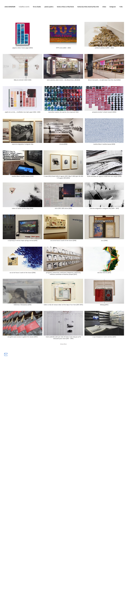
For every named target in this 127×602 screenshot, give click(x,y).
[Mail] (6, 354)
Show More (63, 344)
